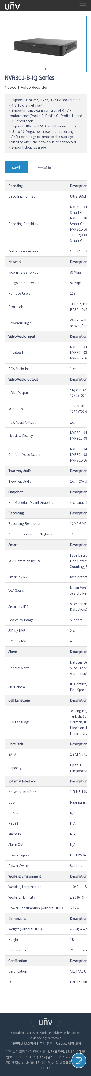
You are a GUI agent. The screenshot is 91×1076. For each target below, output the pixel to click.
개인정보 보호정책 (23, 1043)
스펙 (16, 167)
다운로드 (43, 167)
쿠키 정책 (46, 1043)
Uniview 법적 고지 (68, 1043)
